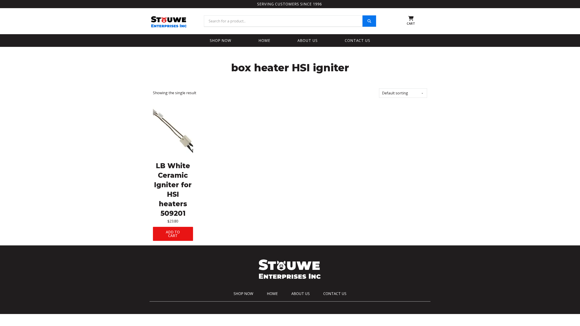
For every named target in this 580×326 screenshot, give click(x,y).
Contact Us (357, 40)
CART (411, 23)
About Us (307, 40)
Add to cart (173, 234)
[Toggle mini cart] (411, 18)
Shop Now (220, 40)
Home (264, 40)
